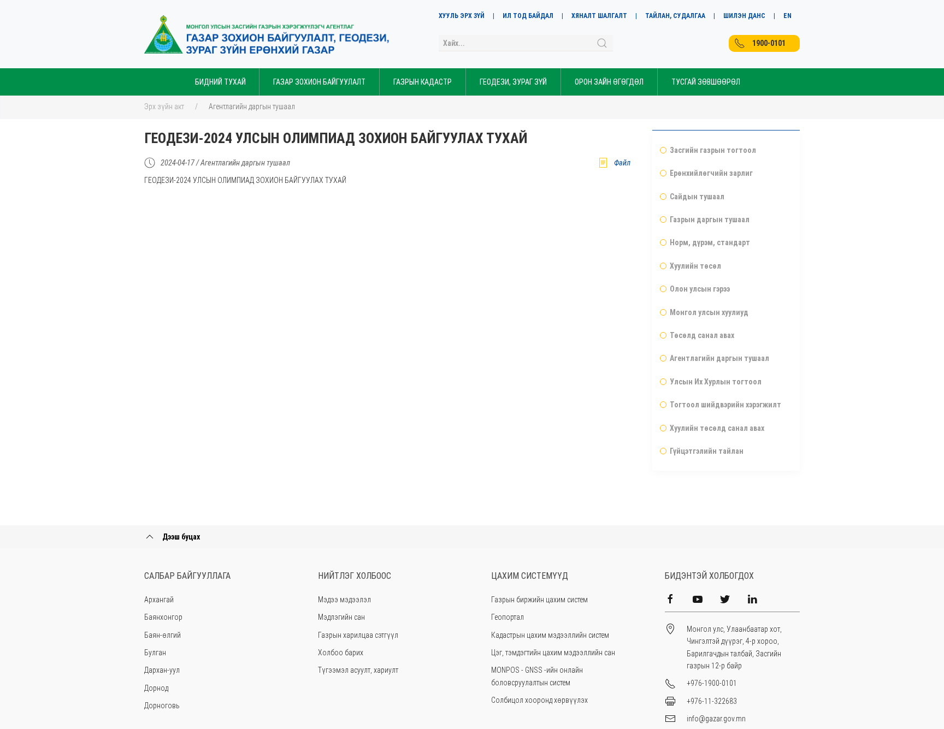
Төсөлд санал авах (702, 335)
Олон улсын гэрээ (700, 289)
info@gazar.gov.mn (716, 718)
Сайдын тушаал (697, 196)
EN (787, 16)
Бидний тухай (220, 82)
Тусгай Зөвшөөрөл (705, 82)
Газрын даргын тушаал (710, 219)
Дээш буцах (180, 536)
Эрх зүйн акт (164, 106)
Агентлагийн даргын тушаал (252, 106)
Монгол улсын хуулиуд (709, 312)
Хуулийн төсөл (695, 266)
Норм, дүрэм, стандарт (710, 242)
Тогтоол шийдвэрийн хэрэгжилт (725, 404)
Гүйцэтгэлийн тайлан (707, 451)
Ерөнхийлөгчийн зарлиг (711, 173)
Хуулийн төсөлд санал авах (717, 428)
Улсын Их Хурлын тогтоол (716, 381)
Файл (622, 163)
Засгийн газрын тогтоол (713, 150)
